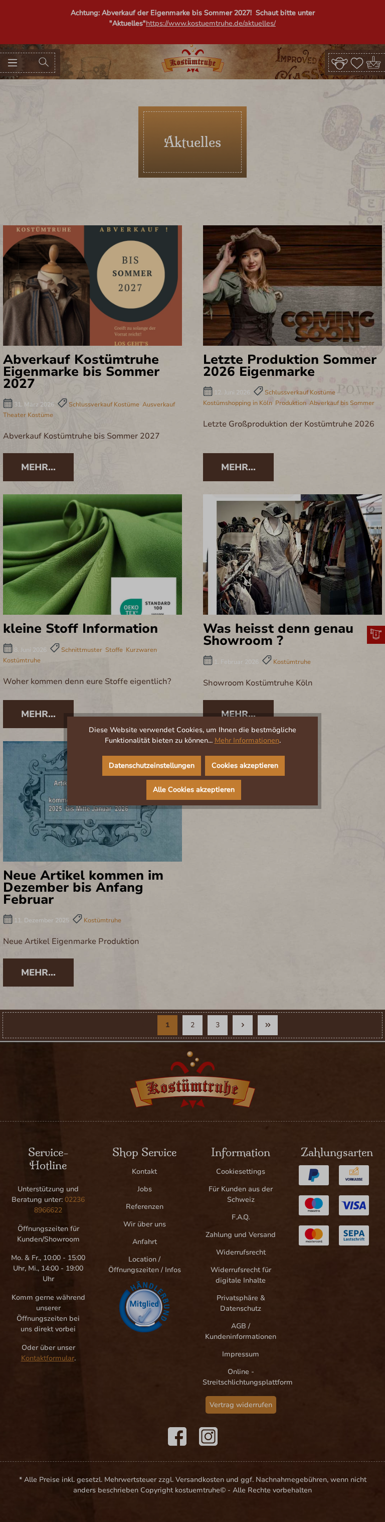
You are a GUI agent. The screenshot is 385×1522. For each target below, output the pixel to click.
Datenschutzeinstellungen (152, 765)
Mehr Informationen (247, 740)
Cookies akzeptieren (245, 765)
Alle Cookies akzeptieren (194, 789)
